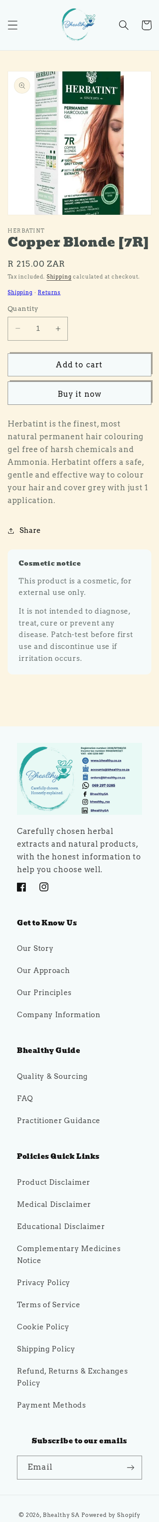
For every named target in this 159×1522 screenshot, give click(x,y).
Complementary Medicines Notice (69, 1254)
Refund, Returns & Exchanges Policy (72, 1377)
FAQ (25, 1098)
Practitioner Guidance (58, 1120)
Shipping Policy (46, 1349)
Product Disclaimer (53, 1182)
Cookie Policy (43, 1327)
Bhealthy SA (61, 1514)
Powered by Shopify (110, 1514)
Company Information (58, 1014)
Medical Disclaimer (54, 1204)
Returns (49, 292)
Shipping (59, 276)
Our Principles (44, 992)
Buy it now (80, 394)
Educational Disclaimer (61, 1226)
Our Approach (43, 970)
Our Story (35, 948)
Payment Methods (51, 1405)
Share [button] (30, 530)
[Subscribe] (130, 1467)
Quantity (23, 308)
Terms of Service (49, 1304)
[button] (13, 25)
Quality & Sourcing (52, 1076)
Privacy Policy (43, 1282)
